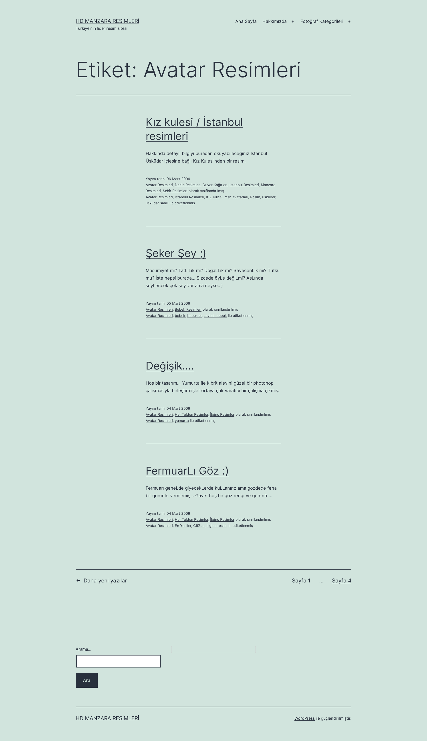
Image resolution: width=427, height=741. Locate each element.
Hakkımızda (274, 21)
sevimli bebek (215, 315)
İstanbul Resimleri (244, 185)
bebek (180, 315)
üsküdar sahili (157, 203)
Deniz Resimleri (188, 185)
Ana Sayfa (246, 21)
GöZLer (199, 525)
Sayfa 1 (301, 580)
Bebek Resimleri (188, 309)
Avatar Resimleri (159, 185)
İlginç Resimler (222, 414)
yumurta (182, 420)
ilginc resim (217, 525)
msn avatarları (236, 197)
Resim (255, 197)
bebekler (194, 315)
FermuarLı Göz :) (187, 470)
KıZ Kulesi (214, 197)
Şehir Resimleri (175, 191)
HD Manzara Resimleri (107, 21)
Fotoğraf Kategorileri (321, 21)
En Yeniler (183, 525)
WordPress (304, 718)
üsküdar (268, 197)
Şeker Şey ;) (176, 253)
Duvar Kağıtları (215, 185)
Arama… (83, 649)
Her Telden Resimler (191, 414)
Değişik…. (170, 365)
